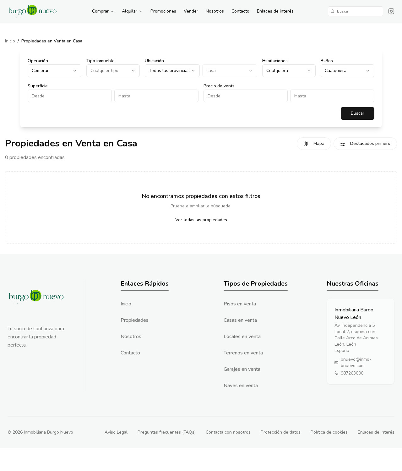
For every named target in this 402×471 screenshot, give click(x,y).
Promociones (163, 11)
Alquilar (129, 11)
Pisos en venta (240, 303)
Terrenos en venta (243, 352)
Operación (38, 61)
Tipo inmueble (100, 61)
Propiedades (135, 320)
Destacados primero (370, 143)
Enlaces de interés (275, 11)
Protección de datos (281, 432)
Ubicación (154, 61)
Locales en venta (242, 336)
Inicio (10, 41)
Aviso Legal (116, 432)
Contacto (240, 11)
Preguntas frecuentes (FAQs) (167, 432)
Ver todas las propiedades (201, 220)
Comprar (100, 11)
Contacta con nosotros (228, 432)
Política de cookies (329, 432)
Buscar (357, 113)
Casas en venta (240, 320)
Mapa (318, 143)
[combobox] (54, 70)
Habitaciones (275, 61)
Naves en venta (241, 385)
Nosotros (215, 11)
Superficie (38, 86)
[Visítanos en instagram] (391, 11)
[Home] (33, 11)
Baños (327, 61)
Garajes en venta (242, 369)
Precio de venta (219, 86)
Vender (191, 11)
